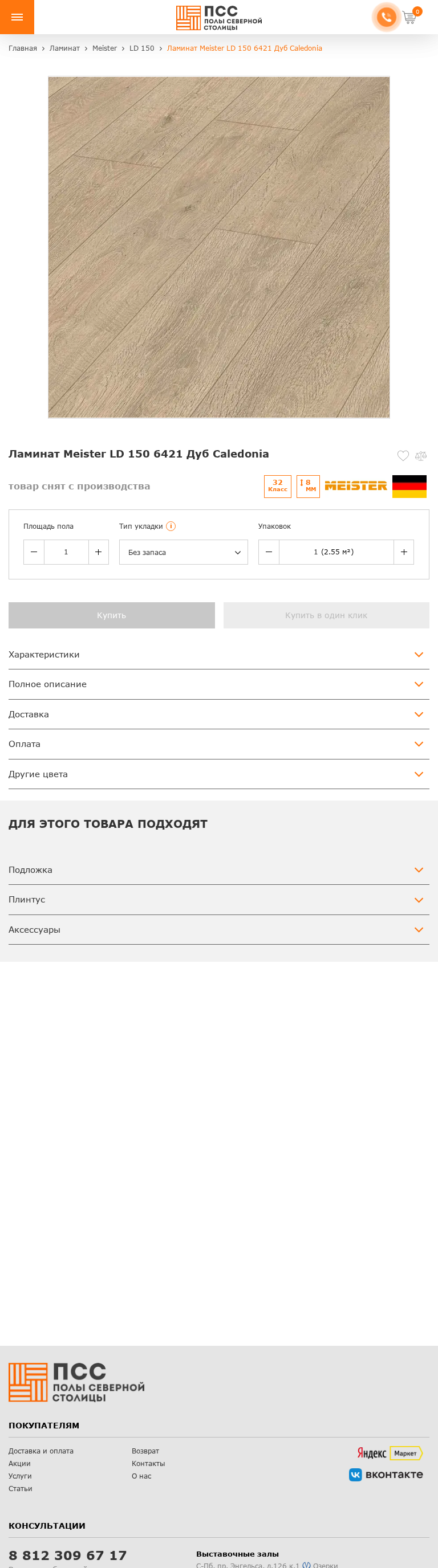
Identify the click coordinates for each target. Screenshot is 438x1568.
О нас (141, 1476)
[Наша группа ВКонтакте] (386, 1474)
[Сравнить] (420, 455)
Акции (20, 1463)
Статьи (21, 1488)
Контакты (148, 1463)
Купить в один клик (326, 615)
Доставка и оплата (41, 1451)
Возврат (145, 1451)
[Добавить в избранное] (403, 455)
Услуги (20, 1476)
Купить (111, 615)
